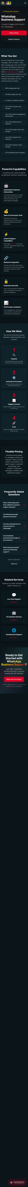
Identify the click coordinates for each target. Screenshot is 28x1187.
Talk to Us (14, 564)
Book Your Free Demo (14, 679)
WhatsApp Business (11, 72)
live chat (13, 244)
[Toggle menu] (25, 3)
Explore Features (14, 39)
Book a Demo (14, 33)
